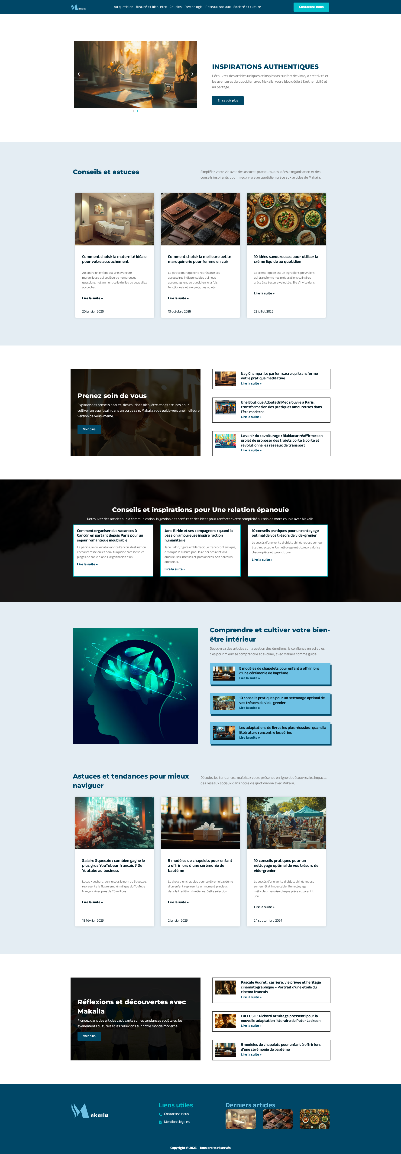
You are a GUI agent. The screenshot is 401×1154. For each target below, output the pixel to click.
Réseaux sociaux (218, 7)
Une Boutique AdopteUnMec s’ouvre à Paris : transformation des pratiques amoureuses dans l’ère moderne (281, 407)
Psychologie (193, 7)
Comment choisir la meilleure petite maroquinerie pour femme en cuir (199, 259)
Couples (176, 7)
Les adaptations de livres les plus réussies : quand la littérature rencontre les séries (282, 730)
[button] (78, 74)
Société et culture (247, 7)
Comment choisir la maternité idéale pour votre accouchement (114, 259)
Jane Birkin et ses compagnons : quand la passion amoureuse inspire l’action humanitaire (199, 536)
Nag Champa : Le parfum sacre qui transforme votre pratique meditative (279, 376)
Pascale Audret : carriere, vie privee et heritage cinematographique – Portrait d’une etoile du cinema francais (281, 987)
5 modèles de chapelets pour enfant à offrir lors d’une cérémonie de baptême (279, 671)
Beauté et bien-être (151, 7)
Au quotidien (123, 7)
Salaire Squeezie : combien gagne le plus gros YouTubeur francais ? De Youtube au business (113, 866)
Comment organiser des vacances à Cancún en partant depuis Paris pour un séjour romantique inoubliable (110, 536)
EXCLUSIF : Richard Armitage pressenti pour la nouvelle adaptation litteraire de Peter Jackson (280, 1018)
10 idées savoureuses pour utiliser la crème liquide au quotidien (286, 259)
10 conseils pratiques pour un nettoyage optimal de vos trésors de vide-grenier (285, 533)
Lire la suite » (92, 298)
